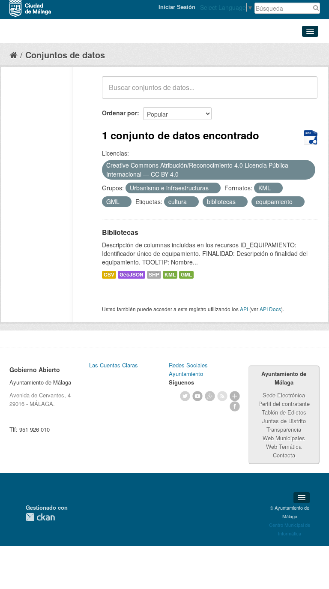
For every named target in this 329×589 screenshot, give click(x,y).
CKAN (40, 517)
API (244, 309)
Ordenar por (119, 112)
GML (186, 274)
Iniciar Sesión (177, 7)
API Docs (270, 309)
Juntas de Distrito (284, 421)
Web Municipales (284, 438)
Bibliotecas (120, 232)
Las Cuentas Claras (113, 365)
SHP (154, 274)
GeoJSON (132, 274)
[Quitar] (183, 174)
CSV (109, 274)
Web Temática (284, 446)
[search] (305, 92)
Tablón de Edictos (284, 412)
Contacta (284, 455)
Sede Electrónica (284, 395)
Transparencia (283, 429)
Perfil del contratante (284, 404)
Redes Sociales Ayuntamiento (188, 369)
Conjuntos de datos (65, 54)
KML (170, 274)
